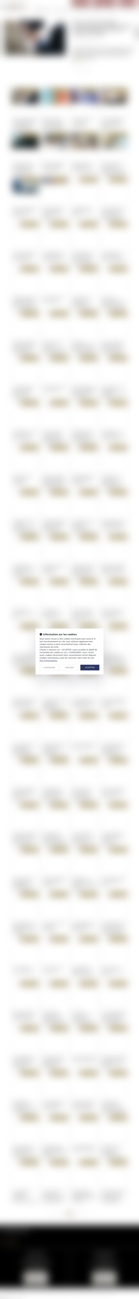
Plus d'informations (48, 660)
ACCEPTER (89, 667)
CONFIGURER (49, 667)
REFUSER (70, 667)
